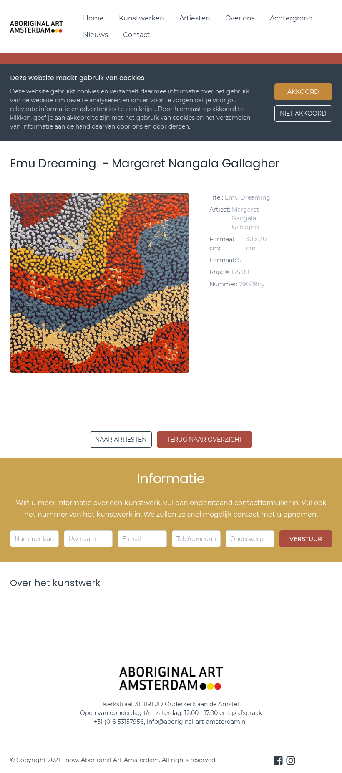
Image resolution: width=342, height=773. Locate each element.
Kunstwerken (141, 18)
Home (93, 18)
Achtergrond (291, 18)
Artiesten (194, 18)
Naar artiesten (120, 439)
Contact (136, 35)
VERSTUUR (305, 539)
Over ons (240, 18)
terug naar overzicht (204, 439)
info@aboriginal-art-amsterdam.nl (198, 721)
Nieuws (95, 35)
